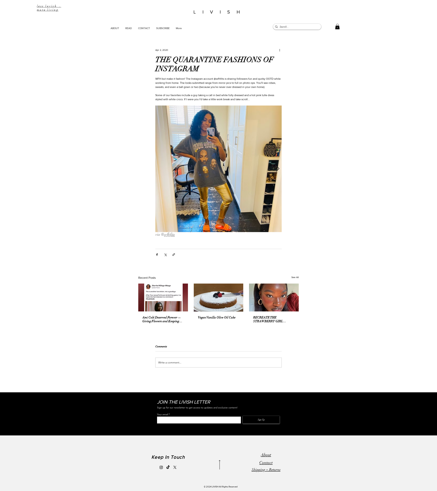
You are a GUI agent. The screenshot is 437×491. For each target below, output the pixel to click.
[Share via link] (173, 254)
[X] (175, 467)
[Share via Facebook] (157, 254)
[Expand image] (218, 169)
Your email (162, 414)
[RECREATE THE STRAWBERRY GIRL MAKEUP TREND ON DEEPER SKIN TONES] (274, 297)
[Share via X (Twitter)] (165, 254)
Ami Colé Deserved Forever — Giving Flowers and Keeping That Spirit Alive (161, 319)
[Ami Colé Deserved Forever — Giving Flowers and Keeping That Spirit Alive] (163, 297)
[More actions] (280, 50)
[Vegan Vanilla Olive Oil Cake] (218, 298)
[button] (337, 26)
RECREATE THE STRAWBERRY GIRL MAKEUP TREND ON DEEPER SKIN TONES (269, 319)
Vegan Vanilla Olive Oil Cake (217, 317)
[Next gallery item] (278, 168)
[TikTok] (168, 467)
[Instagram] (161, 467)
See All (295, 277)
